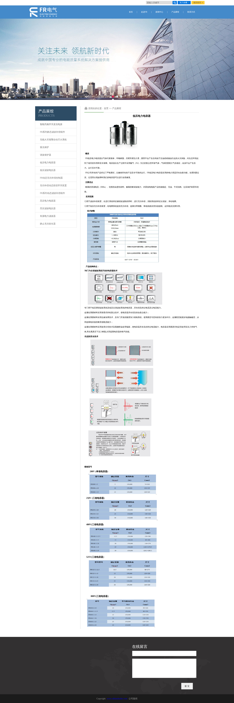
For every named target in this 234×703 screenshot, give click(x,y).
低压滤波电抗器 (48, 170)
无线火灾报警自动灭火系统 (53, 139)
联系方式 (191, 12)
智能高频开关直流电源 (51, 124)
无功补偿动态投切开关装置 (53, 185)
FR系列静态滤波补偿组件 (52, 132)
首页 (131, 12)
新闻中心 (159, 12)
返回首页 (197, 2)
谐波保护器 (45, 155)
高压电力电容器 (48, 201)
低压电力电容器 (48, 162)
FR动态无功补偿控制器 (51, 178)
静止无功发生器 (48, 224)
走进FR (144, 12)
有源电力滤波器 (48, 216)
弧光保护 (44, 147)
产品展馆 (175, 12)
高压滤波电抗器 (48, 208)
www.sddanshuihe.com (117, 698)
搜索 (175, 2)
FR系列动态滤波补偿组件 (52, 193)
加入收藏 (183, 2)
